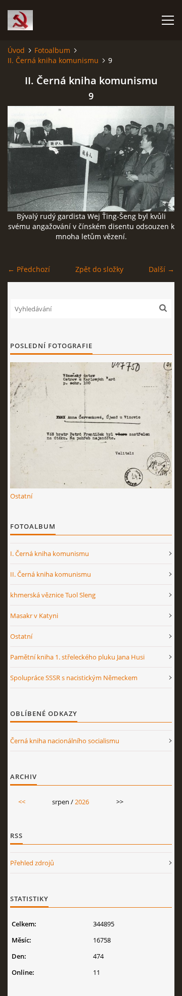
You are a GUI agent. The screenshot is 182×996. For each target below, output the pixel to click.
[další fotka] (158, 158)
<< (21, 801)
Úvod (16, 50)
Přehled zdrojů (32, 862)
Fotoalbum (52, 50)
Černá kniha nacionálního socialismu (64, 740)
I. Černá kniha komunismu (49, 553)
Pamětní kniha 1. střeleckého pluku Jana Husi (77, 656)
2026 (82, 801)
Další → (161, 269)
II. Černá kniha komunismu (53, 60)
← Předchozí (29, 269)
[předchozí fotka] (24, 158)
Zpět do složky (99, 269)
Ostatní (21, 496)
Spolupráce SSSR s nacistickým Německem (74, 677)
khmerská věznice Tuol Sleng (53, 594)
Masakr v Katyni (34, 615)
